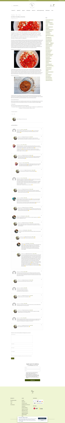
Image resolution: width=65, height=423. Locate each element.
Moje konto (23, 401)
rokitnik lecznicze (48, 58)
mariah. (22, 287)
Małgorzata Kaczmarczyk (25, 155)
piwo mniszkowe (48, 51)
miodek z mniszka (48, 41)
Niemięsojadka (27, 243)
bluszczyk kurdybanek (49, 22)
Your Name (12, 343)
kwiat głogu (48, 32)
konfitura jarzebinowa (14, 111)
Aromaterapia (12, 404)
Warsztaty (18, 10)
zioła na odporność (49, 77)
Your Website (13, 351)
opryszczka (48, 47)
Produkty (13, 10)
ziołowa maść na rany (49, 80)
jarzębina (47, 28)
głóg (47, 25)
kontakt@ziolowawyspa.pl (61, 0)
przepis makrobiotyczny (49, 54)
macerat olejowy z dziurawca (49, 35)
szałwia (47, 62)
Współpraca (48, 10)
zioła (47, 73)
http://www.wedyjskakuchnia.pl (26, 312)
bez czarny (47, 21)
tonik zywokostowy (49, 64)
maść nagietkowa (48, 37)
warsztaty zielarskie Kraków (49, 66)
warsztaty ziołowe (48, 67)
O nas (52, 10)
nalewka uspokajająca (49, 44)
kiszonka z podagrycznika (49, 29)
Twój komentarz (13, 334)
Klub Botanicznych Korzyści (26, 404)
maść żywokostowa (49, 40)
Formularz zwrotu (24, 403)
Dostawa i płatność (24, 407)
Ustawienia (42, 420)
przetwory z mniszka (49, 55)
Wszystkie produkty (13, 400)
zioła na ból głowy (48, 74)
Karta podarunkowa (40, 10)
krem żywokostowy (49, 31)
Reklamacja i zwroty (25, 410)
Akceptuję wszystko (42, 418)
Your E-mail (12, 347)
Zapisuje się (32, 380)
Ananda (22, 303)
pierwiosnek (48, 48)
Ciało (11, 403)
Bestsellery (28, 10)
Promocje (33, 10)
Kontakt (23, 400)
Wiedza (23, 10)
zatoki (47, 70)
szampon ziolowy (48, 61)
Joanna (22, 271)
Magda (22, 197)
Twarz (11, 401)
